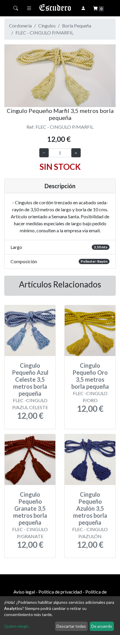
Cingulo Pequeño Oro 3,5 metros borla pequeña (90, 376)
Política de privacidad (60, 591)
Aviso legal (24, 591)
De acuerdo (101, 626)
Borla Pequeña (76, 25)
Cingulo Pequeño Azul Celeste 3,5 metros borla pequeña (30, 379)
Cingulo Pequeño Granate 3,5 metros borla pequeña (30, 508)
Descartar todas (71, 626)
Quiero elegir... (17, 626)
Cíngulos (47, 25)
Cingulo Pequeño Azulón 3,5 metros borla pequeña (90, 508)
